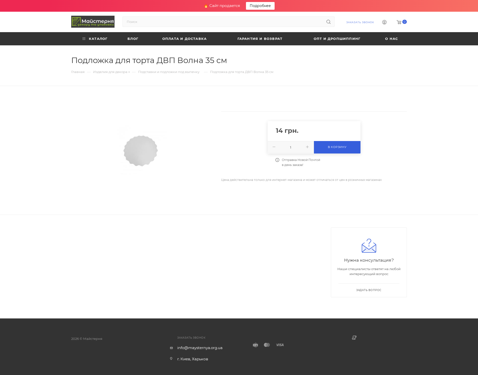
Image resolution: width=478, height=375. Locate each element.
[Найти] (328, 21)
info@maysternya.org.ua (200, 347)
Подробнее (260, 5)
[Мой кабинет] (384, 23)
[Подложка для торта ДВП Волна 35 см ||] (142, 150)
